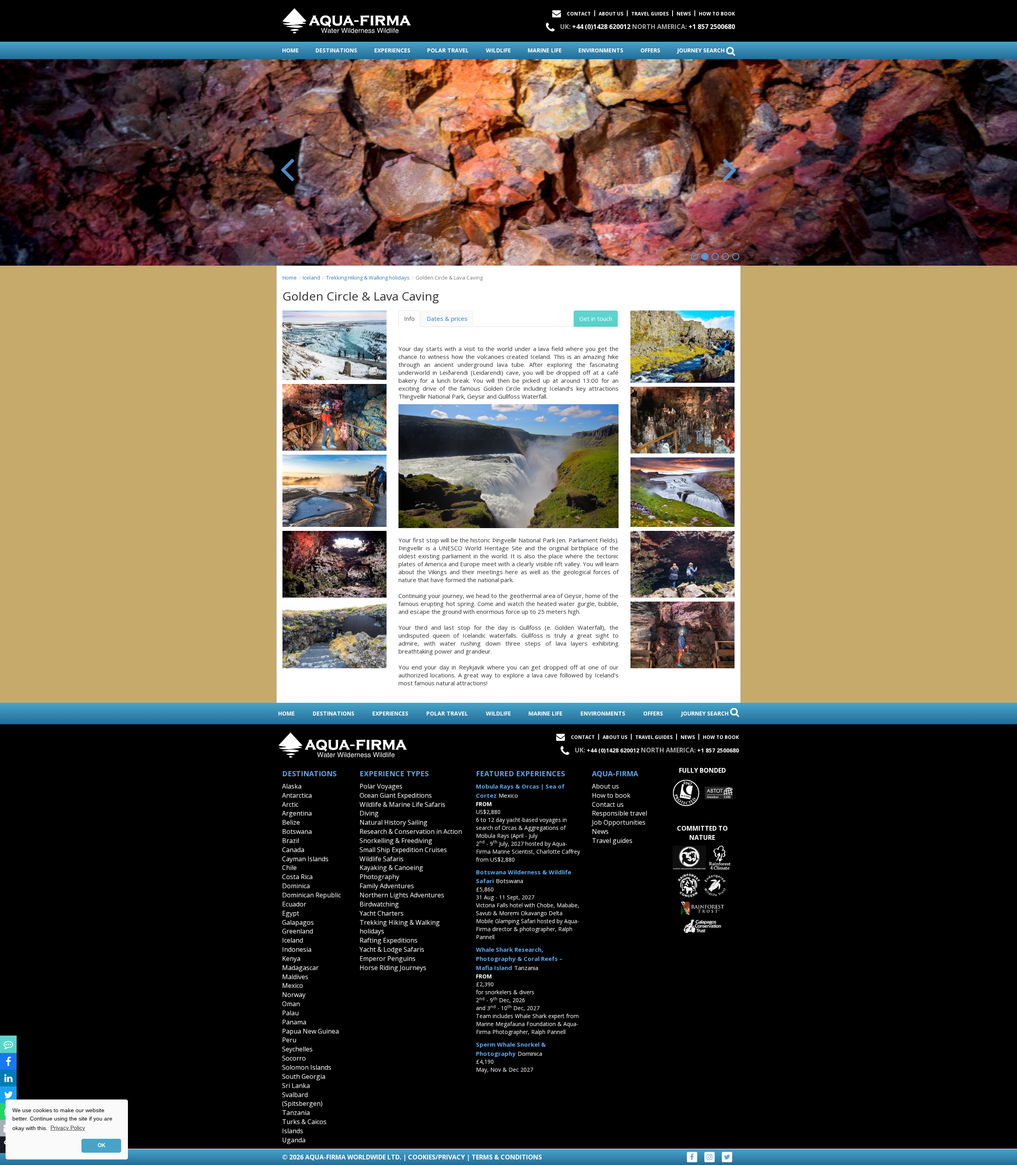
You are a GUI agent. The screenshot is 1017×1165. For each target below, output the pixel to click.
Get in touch (595, 318)
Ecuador (294, 904)
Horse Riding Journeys (393, 967)
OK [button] (101, 1145)
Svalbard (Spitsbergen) (302, 1099)
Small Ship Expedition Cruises (403, 849)
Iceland (311, 277)
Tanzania (296, 1112)
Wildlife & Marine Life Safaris (402, 804)
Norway (293, 994)
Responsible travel (619, 813)
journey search (701, 50)
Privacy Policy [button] (67, 1127)
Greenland (297, 931)
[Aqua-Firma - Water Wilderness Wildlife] (346, 19)
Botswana (297, 831)
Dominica (296, 885)
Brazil (290, 840)
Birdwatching (379, 904)
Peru (289, 1040)
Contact (579, 13)
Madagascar (300, 967)
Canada (293, 849)
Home (289, 277)
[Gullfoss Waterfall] (682, 492)
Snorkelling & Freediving (396, 840)
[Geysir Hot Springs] (334, 491)
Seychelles (297, 1049)
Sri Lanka (296, 1085)
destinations (336, 50)
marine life (545, 50)
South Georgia (303, 1076)
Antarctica (297, 795)
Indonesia (296, 949)
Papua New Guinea (310, 1031)
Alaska (292, 786)
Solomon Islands (306, 1067)
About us (605, 786)
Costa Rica (297, 876)
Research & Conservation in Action (411, 831)
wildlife (498, 50)
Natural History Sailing (393, 822)
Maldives (295, 976)
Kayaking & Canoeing (391, 867)
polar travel (448, 50)
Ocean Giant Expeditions (396, 795)
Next (729, 168)
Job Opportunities (619, 822)
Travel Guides (650, 13)
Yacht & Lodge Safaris (392, 949)
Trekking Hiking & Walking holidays (368, 277)
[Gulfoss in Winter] (334, 345)
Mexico (292, 985)
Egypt (290, 913)
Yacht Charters (382, 913)
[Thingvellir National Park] (682, 347)
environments (600, 50)
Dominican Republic (311, 895)
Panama (294, 1022)
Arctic (290, 804)
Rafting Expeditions (389, 940)
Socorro (294, 1058)
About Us (611, 13)
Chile (289, 867)
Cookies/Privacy (436, 1157)
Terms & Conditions (507, 1157)
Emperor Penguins (388, 958)
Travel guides (612, 840)
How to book (717, 13)
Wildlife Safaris (382, 858)
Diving (369, 813)
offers (650, 50)
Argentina (297, 813)
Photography (379, 876)
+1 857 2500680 (711, 26)
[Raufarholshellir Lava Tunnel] (334, 417)
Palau (290, 1013)
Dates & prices (447, 318)
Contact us (608, 804)
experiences (392, 50)
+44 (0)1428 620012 (601, 26)
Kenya (291, 958)
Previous (288, 168)
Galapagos (298, 922)
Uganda (293, 1140)
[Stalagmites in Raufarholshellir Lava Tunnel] (682, 420)
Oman (291, 1003)
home (290, 50)
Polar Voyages (381, 786)
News (684, 13)
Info (409, 318)
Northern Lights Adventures (402, 895)
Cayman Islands (305, 858)
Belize (291, 822)
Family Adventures (387, 885)
